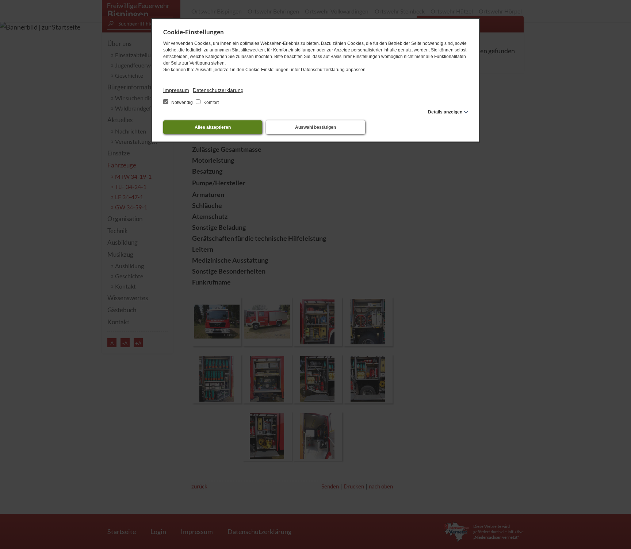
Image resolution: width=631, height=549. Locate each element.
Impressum (176, 90)
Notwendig (182, 102)
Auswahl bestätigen (315, 127)
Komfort (210, 102)
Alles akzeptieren (213, 127)
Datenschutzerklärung (218, 90)
